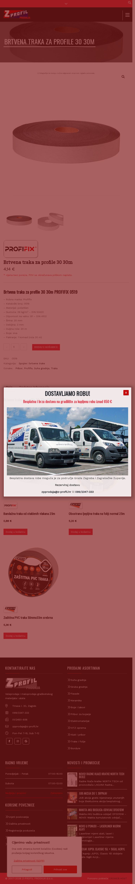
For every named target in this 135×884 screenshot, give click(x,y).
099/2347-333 (84, 491)
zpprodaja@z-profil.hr (56, 491)
